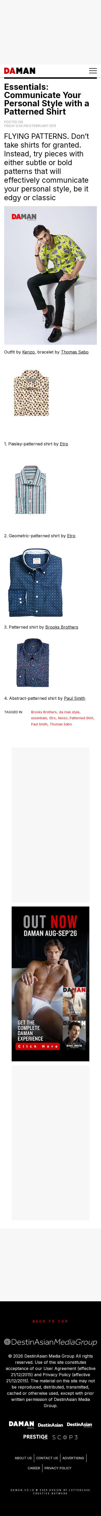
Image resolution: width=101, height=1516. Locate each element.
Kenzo (28, 352)
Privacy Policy (58, 1468)
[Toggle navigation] (93, 71)
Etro (64, 443)
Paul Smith (74, 698)
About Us (23, 1458)
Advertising (73, 1458)
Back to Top (51, 1321)
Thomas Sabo (75, 352)
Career (34, 1468)
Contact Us (47, 1458)
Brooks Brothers (61, 627)
